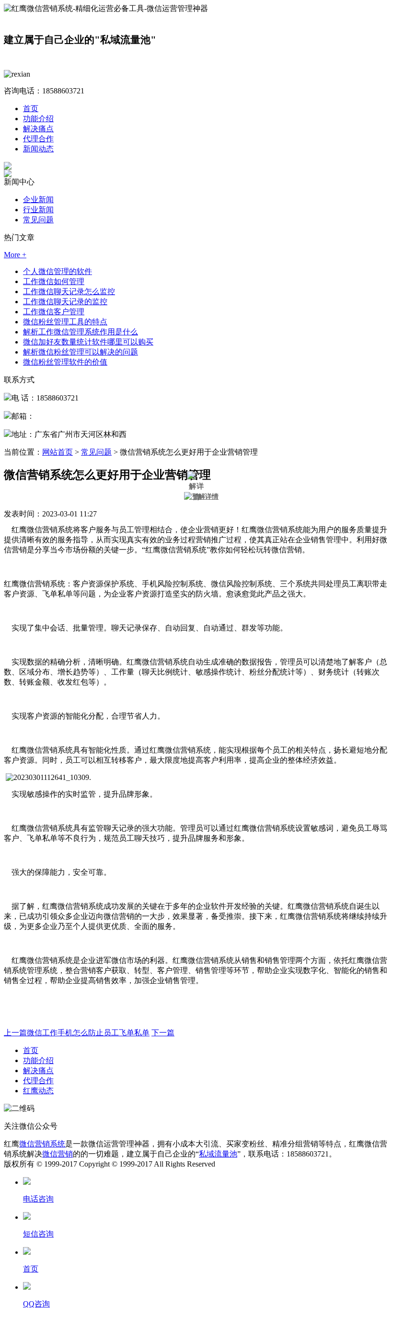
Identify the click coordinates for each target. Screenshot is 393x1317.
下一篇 (162, 1033)
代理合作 (38, 139)
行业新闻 (38, 210)
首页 (30, 108)
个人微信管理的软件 (57, 271)
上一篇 (77, 1033)
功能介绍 (38, 119)
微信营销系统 (42, 1144)
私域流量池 (218, 1154)
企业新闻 (38, 199)
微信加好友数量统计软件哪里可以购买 (88, 342)
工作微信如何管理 (53, 281)
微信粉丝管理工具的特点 (65, 322)
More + (15, 255)
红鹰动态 (38, 1091)
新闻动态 (38, 149)
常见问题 (38, 220)
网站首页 (57, 452)
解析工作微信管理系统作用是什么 (80, 332)
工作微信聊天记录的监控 (65, 302)
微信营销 (57, 1154)
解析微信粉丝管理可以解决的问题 (80, 352)
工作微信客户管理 (53, 312)
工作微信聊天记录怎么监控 (69, 291)
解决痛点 (38, 129)
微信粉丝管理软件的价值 (65, 362)
